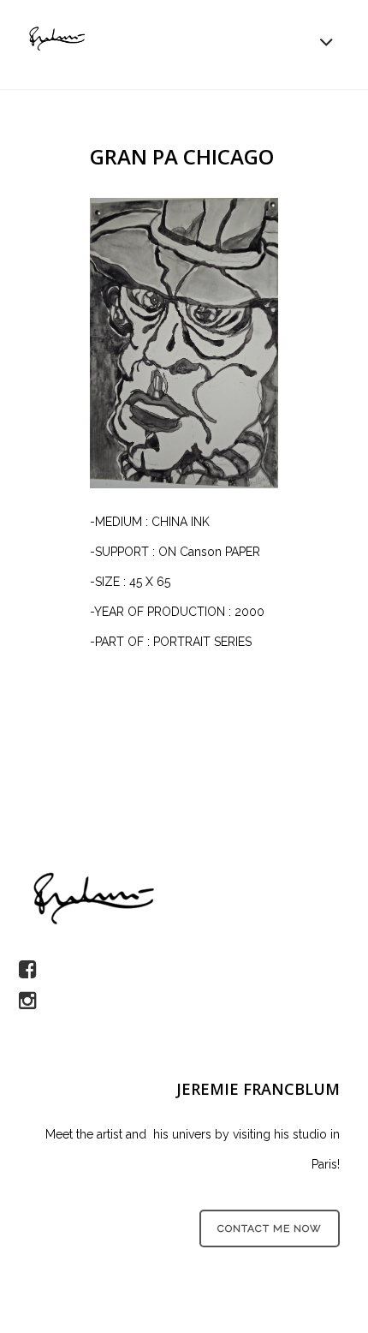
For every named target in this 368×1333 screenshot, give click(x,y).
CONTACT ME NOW (269, 1228)
